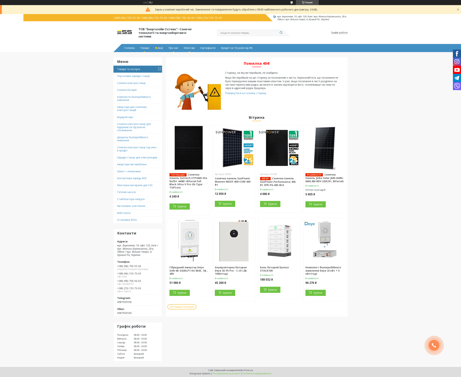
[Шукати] (281, 33)
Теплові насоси (126, 192)
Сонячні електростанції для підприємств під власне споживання (134, 127)
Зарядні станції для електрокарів (137, 157)
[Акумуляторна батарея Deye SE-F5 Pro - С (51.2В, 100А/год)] (234, 240)
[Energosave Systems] (124, 33)
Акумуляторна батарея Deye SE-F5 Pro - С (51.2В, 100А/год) (231, 270)
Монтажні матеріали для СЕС (135, 185)
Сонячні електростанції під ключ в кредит (137, 149)
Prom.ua (248, 370)
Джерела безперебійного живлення (132, 139)
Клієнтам (189, 48)
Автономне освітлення (131, 206)
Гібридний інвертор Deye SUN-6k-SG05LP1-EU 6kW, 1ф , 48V (188, 270)
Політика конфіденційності (257, 373)
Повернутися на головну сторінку (245, 93)
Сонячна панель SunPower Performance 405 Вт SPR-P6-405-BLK (278, 182)
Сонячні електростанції (131, 83)
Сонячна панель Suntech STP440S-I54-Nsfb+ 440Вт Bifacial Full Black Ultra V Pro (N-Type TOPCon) (188, 181)
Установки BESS (127, 219)
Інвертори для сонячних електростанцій (132, 108)
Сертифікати (208, 48)
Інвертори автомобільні (132, 164)
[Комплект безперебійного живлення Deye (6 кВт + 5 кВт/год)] (325, 240)
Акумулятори (125, 117)
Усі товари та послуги (182, 306)
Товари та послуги (128, 69)
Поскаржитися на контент (226, 373)
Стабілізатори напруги (131, 199)
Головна (129, 48)
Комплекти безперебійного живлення (134, 98)
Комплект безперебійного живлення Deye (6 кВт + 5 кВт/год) (323, 270)
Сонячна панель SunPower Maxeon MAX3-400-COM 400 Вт (232, 181)
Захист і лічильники (129, 171)
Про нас (173, 48)
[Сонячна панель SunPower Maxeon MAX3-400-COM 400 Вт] (234, 147)
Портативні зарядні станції (133, 76)
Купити (182, 206)
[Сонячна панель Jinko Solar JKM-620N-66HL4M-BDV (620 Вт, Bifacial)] (325, 147)
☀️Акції (159, 48)
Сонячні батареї (127, 90)
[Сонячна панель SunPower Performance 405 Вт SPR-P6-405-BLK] (279, 147)
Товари (144, 48)
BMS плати (124, 213)
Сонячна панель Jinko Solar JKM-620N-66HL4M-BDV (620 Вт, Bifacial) (324, 178)
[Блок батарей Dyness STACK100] (279, 240)
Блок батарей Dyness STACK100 (274, 269)
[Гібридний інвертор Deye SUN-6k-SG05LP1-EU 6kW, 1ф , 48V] (189, 240)
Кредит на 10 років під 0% (236, 48)
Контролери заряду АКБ (132, 178)
